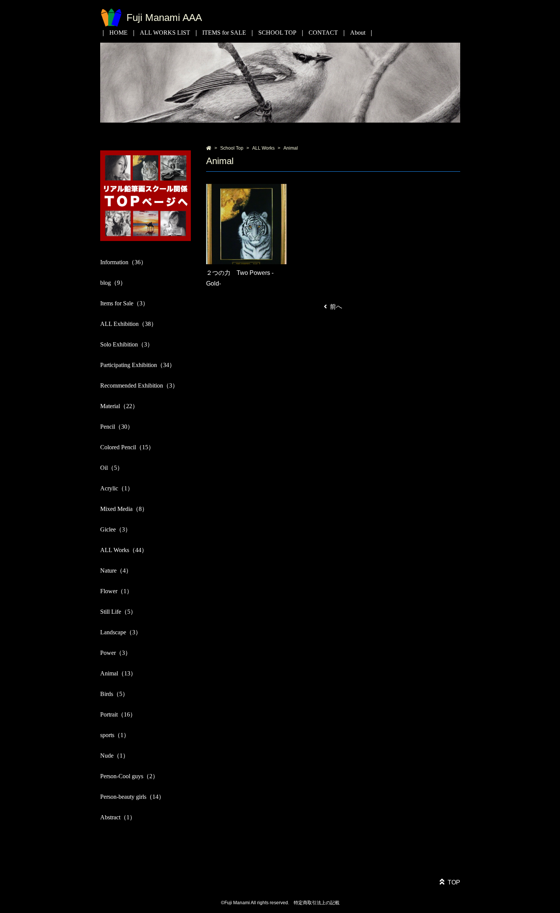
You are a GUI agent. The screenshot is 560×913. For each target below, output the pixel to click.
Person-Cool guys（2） (129, 776)
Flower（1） (116, 591)
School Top (231, 148)
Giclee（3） (115, 529)
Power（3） (115, 653)
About (357, 32)
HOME (118, 32)
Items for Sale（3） (124, 303)
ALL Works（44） (123, 550)
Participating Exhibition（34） (137, 365)
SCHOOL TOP (277, 32)
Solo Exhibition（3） (126, 344)
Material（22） (119, 406)
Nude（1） (114, 755)
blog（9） (113, 282)
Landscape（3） (120, 632)
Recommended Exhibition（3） (139, 385)
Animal (290, 148)
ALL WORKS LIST (165, 32)
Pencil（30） (116, 426)
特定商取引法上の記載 (316, 902)
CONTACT (323, 32)
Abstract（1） (118, 817)
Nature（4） (116, 570)
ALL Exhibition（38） (128, 324)
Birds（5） (114, 694)
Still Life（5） (118, 611)
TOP (454, 882)
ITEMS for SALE (224, 32)
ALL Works (263, 148)
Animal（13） (118, 673)
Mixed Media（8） (124, 509)
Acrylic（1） (116, 488)
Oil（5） (111, 467)
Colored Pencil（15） (127, 447)
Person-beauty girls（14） (132, 796)
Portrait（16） (118, 714)
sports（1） (115, 735)
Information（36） (123, 262)
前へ (336, 306)
